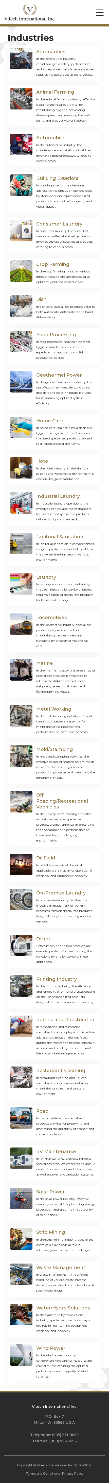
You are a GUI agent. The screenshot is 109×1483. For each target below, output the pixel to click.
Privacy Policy (73, 1473)
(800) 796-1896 (63, 1441)
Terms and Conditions (43, 1473)
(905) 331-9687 (65, 1435)
